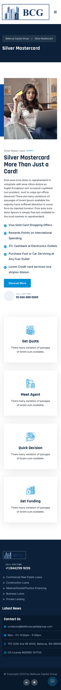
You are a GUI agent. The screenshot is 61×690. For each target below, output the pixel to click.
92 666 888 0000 (27, 297)
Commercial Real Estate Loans (24, 577)
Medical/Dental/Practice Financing (26, 588)
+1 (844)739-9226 (17, 568)
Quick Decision (30, 447)
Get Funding (30, 501)
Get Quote (30, 341)
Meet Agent (30, 394)
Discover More (17, 283)
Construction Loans (17, 582)
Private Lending (15, 599)
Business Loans (15, 593)
